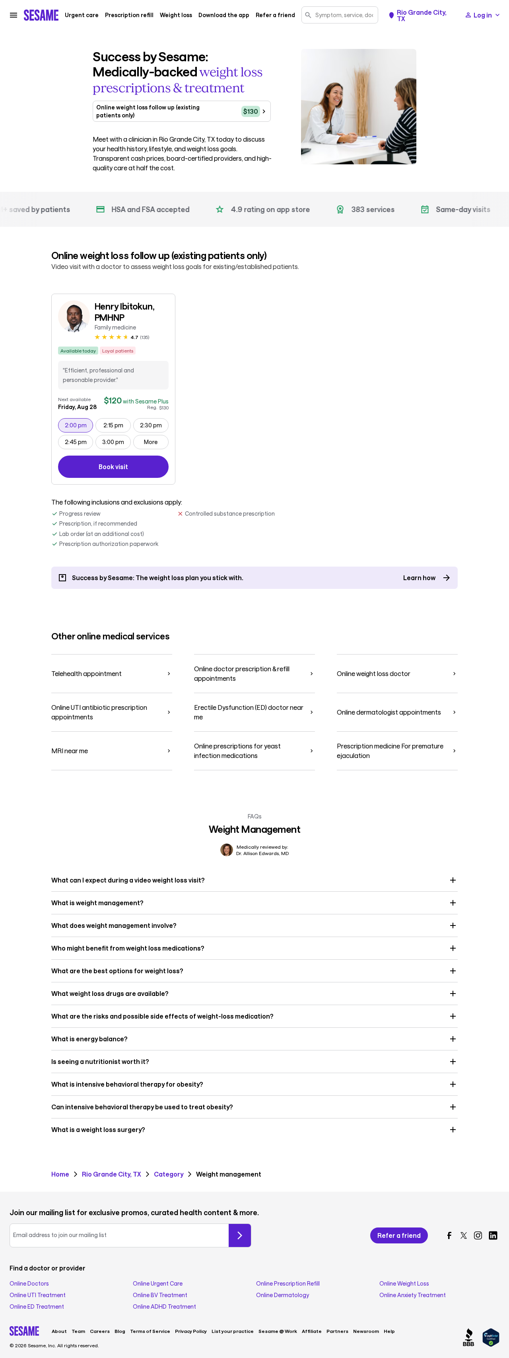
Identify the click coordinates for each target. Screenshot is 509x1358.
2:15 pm (117, 425)
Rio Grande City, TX (422, 15)
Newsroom (366, 1331)
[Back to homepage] (41, 15)
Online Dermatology (282, 1295)
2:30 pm (154, 425)
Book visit (134, 468)
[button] (254, 880)
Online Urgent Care (158, 1283)
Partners (337, 1331)
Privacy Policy (191, 1331)
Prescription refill (129, 15)
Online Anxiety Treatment (412, 1295)
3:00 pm (116, 441)
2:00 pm (78, 425)
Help (389, 1331)
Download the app (223, 15)
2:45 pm (78, 441)
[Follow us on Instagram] (478, 1235)
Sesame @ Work (277, 1331)
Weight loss (176, 15)
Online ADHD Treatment (164, 1306)
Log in (483, 15)
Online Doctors (29, 1283)
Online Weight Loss (404, 1283)
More (150, 441)
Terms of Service (150, 1331)
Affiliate (312, 1331)
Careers (100, 1331)
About (59, 1331)
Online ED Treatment (37, 1306)
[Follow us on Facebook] (449, 1235)
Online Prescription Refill (288, 1283)
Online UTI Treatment (38, 1295)
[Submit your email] (240, 1235)
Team (78, 1331)
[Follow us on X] (463, 1235)
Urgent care (82, 15)
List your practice (233, 1331)
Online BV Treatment (160, 1295)
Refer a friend (275, 15)
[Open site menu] (13, 15)
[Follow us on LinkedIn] (493, 1235)
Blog (120, 1331)
